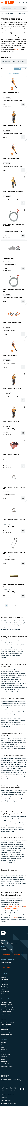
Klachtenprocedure (6, 1014)
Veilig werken (4, 1029)
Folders (3, 989)
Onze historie (4, 979)
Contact (3, 994)
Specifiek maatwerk (6, 1034)
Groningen (4, 1056)
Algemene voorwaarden (7, 1094)
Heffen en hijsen (10, 13)
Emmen (3, 1052)
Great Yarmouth (5, 1054)
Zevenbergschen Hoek (7, 1066)
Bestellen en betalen (6, 1004)
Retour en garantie (6, 1011)
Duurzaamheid (5, 984)
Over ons (3, 977)
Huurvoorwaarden (5, 1100)
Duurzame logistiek (6, 1027)
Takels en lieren (21, 13)
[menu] (2, 2)
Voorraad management (7, 1031)
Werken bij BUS (5, 991)
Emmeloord (4, 1049)
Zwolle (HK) (4, 1042)
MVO (2, 982)
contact (16, 49)
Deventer (3, 1044)
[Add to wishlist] (24, 78)
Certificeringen (5, 986)
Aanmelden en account (7, 1002)
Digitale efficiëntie (6, 1024)
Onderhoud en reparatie (7, 1009)
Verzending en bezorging (7, 1007)
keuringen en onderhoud (12, 906)
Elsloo (2, 1047)
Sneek (3, 1059)
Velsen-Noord (5, 1064)
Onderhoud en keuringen (7, 1022)
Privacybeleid (4, 1097)
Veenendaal (4, 1061)
